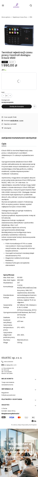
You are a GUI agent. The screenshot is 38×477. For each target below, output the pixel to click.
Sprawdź (19, 462)
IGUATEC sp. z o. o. (12, 357)
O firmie (4, 408)
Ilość (3, 92)
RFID (31, 17)
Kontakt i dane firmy (8, 411)
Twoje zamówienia (8, 382)
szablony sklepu (16, 425)
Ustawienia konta (7, 385)
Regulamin (5, 393)
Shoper (33, 425)
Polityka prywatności (8, 395)
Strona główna (6, 17)
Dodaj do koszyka (17, 106)
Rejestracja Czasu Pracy (20, 17)
